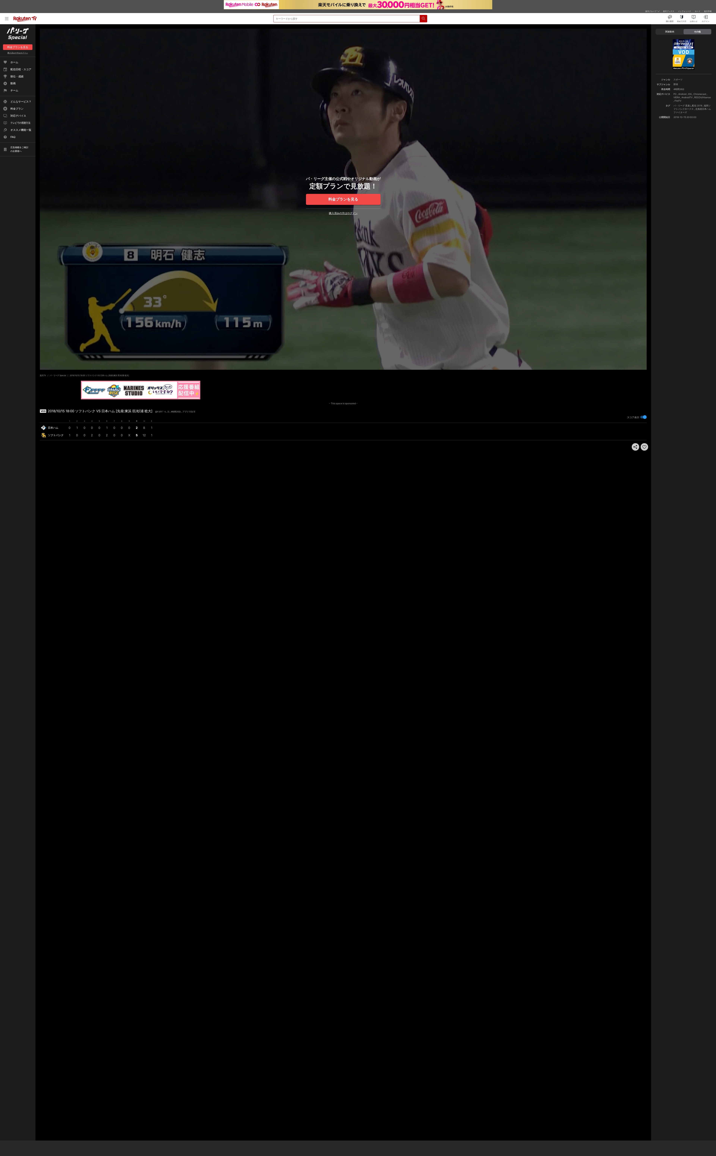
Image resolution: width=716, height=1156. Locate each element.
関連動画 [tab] (669, 31)
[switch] (643, 417)
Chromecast (699, 94)
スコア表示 (633, 417)
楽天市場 (708, 11)
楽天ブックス (668, 11)
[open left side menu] (6, 19)
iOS (690, 94)
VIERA (676, 97)
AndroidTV (687, 97)
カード (697, 11)
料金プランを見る (343, 199)
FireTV (678, 100)
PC (675, 94)
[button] (644, 447)
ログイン (17, 53)
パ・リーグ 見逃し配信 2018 (687, 105)
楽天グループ (651, 11)
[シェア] (635, 447)
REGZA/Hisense (702, 97)
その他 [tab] (697, 31)
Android (682, 94)
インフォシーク (684, 11)
